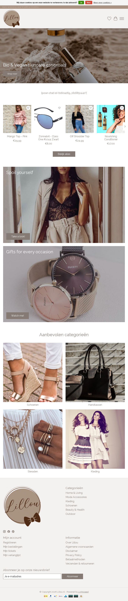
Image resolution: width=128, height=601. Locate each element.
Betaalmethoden (75, 559)
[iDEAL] (46, 596)
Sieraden (33, 471)
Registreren (9, 542)
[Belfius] (61, 596)
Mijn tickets (9, 550)
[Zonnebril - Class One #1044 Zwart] (48, 119)
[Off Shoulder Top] (80, 119)
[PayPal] (51, 596)
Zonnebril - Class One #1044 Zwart (48, 138)
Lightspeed (83, 592)
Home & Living (74, 492)
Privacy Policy (74, 555)
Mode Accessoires (76, 497)
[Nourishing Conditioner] (111, 119)
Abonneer (72, 576)
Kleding (95, 471)
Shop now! (12, 73)
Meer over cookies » (103, 3)
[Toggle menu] (122, 18)
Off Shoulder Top (79, 136)
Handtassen (95, 404)
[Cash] (81, 596)
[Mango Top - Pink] (17, 119)
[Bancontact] (56, 596)
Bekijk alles (64, 154)
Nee (89, 3)
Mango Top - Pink (17, 136)
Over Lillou (72, 542)
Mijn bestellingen (12, 546)
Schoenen (33, 404)
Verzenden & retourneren (80, 563)
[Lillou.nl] (11, 18)
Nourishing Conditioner (111, 138)
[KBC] (66, 596)
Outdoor (70, 513)
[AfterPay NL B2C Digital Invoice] (76, 596)
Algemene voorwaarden (79, 546)
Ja (81, 3)
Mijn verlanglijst (12, 555)
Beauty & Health (75, 509)
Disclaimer (72, 550)
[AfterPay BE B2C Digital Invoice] (71, 596)
